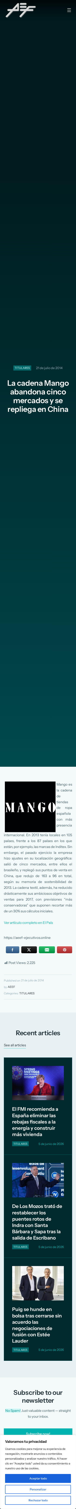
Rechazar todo (38, 1500)
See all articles (15, 1045)
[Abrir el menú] (69, 10)
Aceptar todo (38, 1478)
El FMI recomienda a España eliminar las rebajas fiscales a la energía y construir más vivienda (35, 1121)
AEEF (11, 987)
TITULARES (22, 368)
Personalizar (38, 1489)
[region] (38, 1472)
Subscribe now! (38, 1434)
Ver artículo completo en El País (28, 923)
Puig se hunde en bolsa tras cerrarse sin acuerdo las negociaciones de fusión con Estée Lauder (37, 1325)
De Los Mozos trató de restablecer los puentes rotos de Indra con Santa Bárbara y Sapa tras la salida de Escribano (37, 1222)
